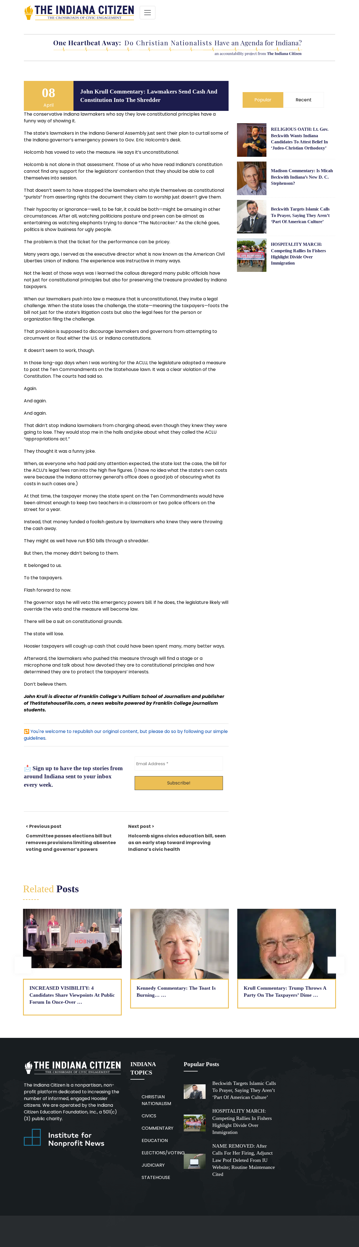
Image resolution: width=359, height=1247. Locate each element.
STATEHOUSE (156, 1177)
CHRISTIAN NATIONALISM (156, 1100)
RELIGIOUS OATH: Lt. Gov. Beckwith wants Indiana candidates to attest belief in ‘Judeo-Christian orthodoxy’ (299, 138)
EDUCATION (155, 1140)
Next (336, 965)
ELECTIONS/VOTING (163, 1153)
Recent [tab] (304, 100)
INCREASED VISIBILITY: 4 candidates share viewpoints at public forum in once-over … (72, 995)
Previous (23, 965)
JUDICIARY (153, 1165)
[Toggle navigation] (147, 12)
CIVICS (149, 1116)
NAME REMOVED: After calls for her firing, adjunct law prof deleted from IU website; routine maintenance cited (243, 1160)
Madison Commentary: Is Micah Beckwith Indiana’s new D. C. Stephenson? (302, 177)
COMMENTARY (157, 1128)
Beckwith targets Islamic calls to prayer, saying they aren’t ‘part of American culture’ (300, 215)
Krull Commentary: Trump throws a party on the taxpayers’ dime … (285, 991)
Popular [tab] (262, 100)
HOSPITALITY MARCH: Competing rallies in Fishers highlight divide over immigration (298, 253)
